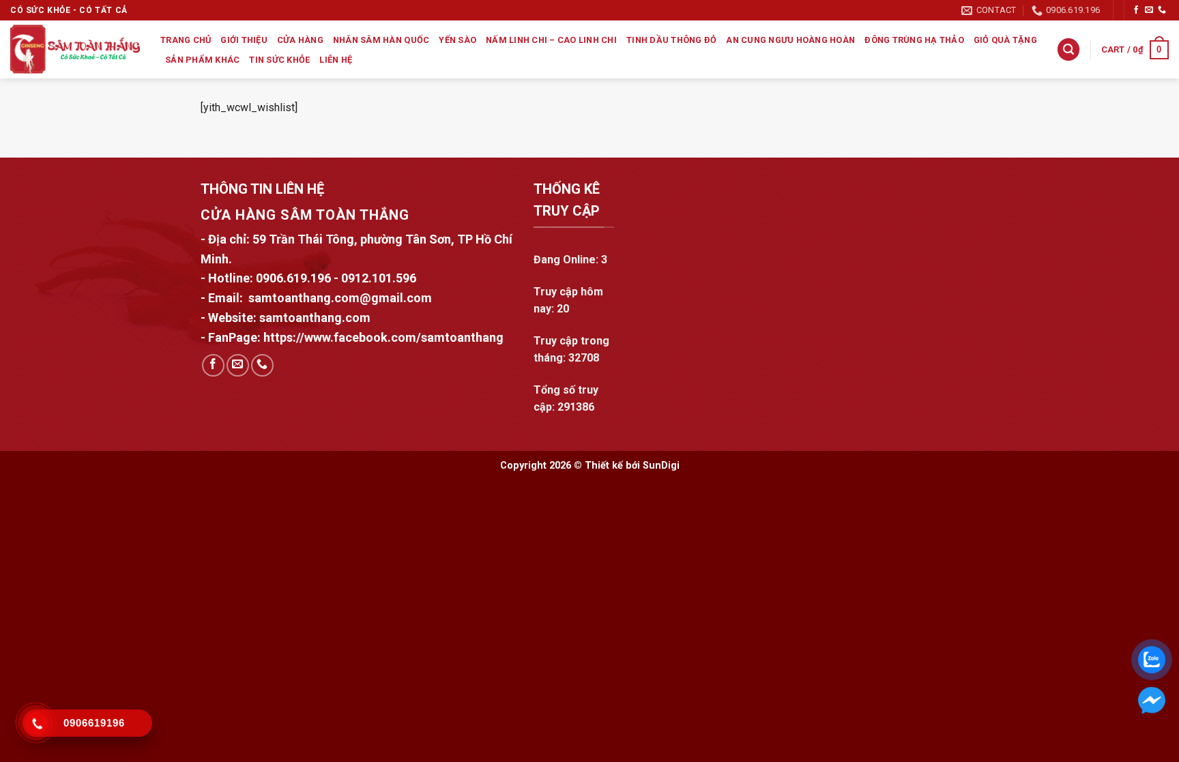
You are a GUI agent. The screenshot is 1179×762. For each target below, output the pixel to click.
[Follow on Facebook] (1136, 10)
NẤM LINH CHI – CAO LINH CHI (551, 40)
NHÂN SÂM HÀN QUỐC (381, 40)
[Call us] (1162, 10)
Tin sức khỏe (279, 60)
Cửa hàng (300, 40)
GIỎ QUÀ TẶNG (1005, 40)
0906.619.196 (293, 278)
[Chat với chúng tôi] (1151, 700)
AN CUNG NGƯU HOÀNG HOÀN (790, 40)
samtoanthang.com (313, 317)
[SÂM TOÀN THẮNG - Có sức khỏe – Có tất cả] (75, 49)
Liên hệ (335, 60)
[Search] (1068, 49)
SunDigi (661, 465)
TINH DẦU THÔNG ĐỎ (671, 40)
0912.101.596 (378, 278)
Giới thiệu (243, 40)
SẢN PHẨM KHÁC (202, 60)
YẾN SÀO (457, 40)
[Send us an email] (1149, 10)
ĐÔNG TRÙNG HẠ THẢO (914, 40)
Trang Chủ (185, 40)
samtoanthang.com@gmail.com (340, 298)
